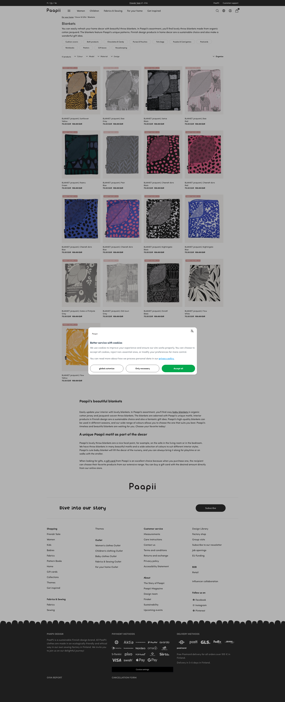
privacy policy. (166, 358)
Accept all (178, 368)
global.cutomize (106, 368)
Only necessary (142, 368)
